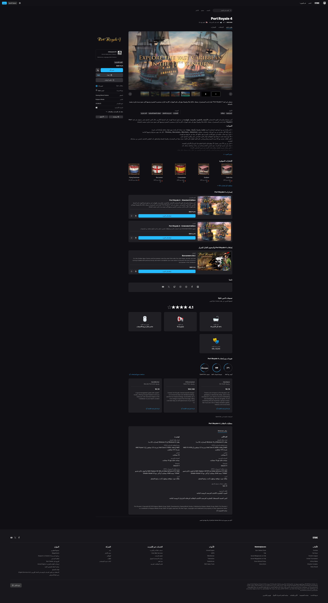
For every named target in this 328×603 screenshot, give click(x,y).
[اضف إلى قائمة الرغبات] (131, 216)
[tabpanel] (180, 456)
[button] (180, 154)
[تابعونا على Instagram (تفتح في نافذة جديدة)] (180, 287)
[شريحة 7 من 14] (155, 94)
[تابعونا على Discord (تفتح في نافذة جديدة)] (198, 287)
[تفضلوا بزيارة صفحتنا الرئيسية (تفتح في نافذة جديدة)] (186, 287)
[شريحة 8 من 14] (144, 94)
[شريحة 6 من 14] (165, 94)
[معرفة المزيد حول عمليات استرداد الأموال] (96, 90)
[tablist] (180, 431)
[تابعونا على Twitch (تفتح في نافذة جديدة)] (174, 287)
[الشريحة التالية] (136, 60)
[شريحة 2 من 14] (205, 94)
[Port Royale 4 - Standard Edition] (214, 205)
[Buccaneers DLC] (214, 261)
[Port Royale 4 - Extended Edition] (214, 231)
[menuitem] (208, 10)
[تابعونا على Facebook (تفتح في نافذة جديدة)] (192, 287)
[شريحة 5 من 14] (175, 94)
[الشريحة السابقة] (224, 60)
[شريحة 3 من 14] (195, 94)
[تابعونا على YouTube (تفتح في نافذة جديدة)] (163, 287)
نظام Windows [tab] (222, 431)
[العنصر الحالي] (216, 94)
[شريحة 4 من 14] (185, 94)
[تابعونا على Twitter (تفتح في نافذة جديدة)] (169, 287)
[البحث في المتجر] (230, 10)
